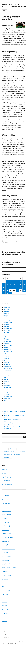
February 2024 (7, 341)
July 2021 (6, 400)
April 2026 (6, 315)
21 (3, 290)
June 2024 (6, 334)
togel (14, 451)
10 (14, 284)
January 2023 (7, 366)
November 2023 (8, 347)
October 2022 (7, 372)
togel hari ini (21, 451)
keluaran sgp (12, 449)
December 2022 (8, 368)
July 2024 (6, 332)
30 (10, 293)
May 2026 (6, 313)
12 (20, 284)
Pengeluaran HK (6, 631)
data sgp (5, 449)
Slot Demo (5, 634)
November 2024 (8, 324)
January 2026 (7, 320)
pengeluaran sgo (7, 451)
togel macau (5, 571)
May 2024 (6, 336)
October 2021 (7, 394)
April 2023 (6, 360)
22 (7, 290)
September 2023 (8, 351)
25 (17, 290)
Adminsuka (6, 241)
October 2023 (7, 349)
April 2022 (6, 383)
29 (7, 293)
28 (4, 293)
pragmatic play (6, 503)
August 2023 (7, 353)
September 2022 (8, 374)
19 (20, 287)
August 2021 (7, 398)
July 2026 (6, 309)
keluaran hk (5, 499)
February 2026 (7, 319)
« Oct (6, 296)
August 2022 (7, 375)
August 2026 (7, 307)
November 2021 (8, 393)
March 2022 (7, 385)
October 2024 (7, 326)
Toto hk (4, 473)
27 (24, 290)
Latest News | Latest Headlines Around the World (14, 6)
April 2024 (6, 338)
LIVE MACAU (5, 522)
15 (7, 287)
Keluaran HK (5, 637)
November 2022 (8, 370)
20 (24, 287)
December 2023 (8, 345)
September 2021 (8, 396)
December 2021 (8, 391)
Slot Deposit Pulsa (7, 484)
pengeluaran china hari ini (9, 567)
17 (14, 287)
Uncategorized (5, 242)
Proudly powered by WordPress (9, 643)
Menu (4, 10)
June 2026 (6, 311)
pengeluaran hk (6, 514)
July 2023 (6, 355)
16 (10, 287)
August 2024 (7, 330)
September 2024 (8, 328)
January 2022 (7, 389)
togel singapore (7, 457)
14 (3, 287)
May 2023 (6, 358)
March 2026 (7, 317)
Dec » (21, 296)
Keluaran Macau (6, 480)
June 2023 (6, 356)
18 (17, 287)
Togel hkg (5, 469)
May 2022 (6, 381)
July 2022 (6, 377)
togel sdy (4, 620)
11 (17, 284)
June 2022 (6, 379)
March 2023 (7, 362)
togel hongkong (7, 454)
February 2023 (7, 364)
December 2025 (8, 322)
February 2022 (7, 387)
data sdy (4, 602)
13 (24, 284)
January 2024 (7, 343)
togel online (16, 454)
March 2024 (7, 339)
